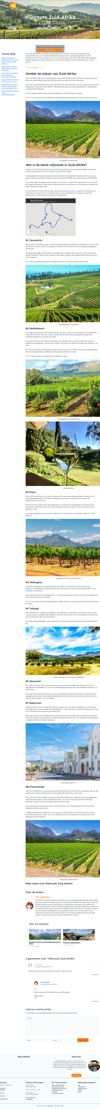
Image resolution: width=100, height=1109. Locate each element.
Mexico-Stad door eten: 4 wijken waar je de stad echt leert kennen (10, 68)
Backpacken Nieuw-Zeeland (59, 1088)
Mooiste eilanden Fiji (57, 1090)
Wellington (29, 589)
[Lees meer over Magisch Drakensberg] (79, 934)
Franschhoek (91, 176)
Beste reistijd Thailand (58, 1086)
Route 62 (93, 709)
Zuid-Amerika (81, 1086)
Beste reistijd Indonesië (58, 1085)
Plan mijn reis (50, 50)
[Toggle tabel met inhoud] (41, 67)
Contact (2, 1093)
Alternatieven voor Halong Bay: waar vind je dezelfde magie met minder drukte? (9, 86)
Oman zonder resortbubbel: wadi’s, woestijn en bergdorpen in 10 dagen (10, 75)
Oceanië (80, 1090)
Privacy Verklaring (30, 1097)
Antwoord (95, 974)
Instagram (2, 1088)
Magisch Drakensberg (71, 942)
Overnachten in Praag (57, 1093)
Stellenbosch (35, 178)
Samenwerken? (4, 1099)
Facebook (2, 1089)
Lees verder (76, 1075)
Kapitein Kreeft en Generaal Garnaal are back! (45, 942)
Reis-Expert (50, 1105)
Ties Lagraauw (45, 982)
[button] (39, 5)
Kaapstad (63, 182)
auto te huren (70, 191)
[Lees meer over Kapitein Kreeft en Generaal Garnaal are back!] (45, 934)
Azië (79, 1085)
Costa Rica (54, 1091)
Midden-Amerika (82, 1088)
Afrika (79, 1091)
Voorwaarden (29, 1099)
